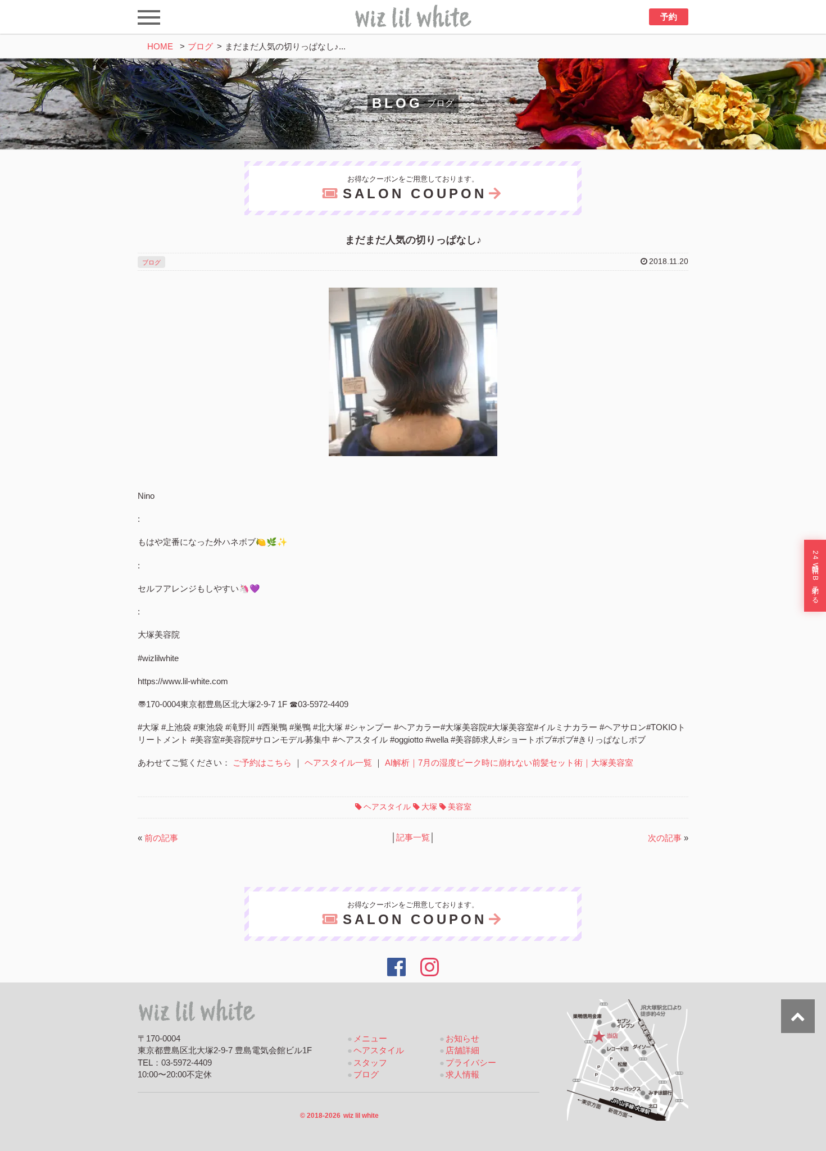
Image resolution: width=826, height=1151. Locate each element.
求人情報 (462, 1074)
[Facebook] (396, 967)
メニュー (370, 1038)
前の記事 (161, 838)
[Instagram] (430, 967)
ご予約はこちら (262, 762)
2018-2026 (339, 1116)
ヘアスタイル (387, 806)
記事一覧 (413, 837)
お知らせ (462, 1038)
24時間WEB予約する (815, 576)
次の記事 (665, 838)
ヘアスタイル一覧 (338, 762)
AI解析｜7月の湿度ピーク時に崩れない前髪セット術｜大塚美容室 (509, 762)
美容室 (459, 806)
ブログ (200, 46)
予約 (668, 16)
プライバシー (471, 1062)
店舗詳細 (462, 1050)
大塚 (429, 806)
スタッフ (370, 1062)
